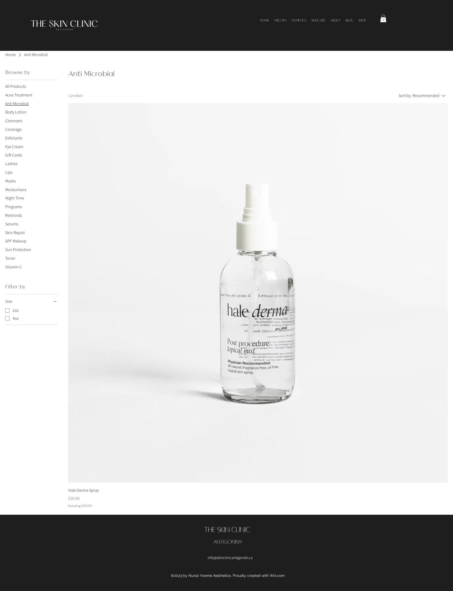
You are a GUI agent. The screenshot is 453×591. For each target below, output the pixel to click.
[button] (383, 18)
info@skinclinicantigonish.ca (230, 557)
